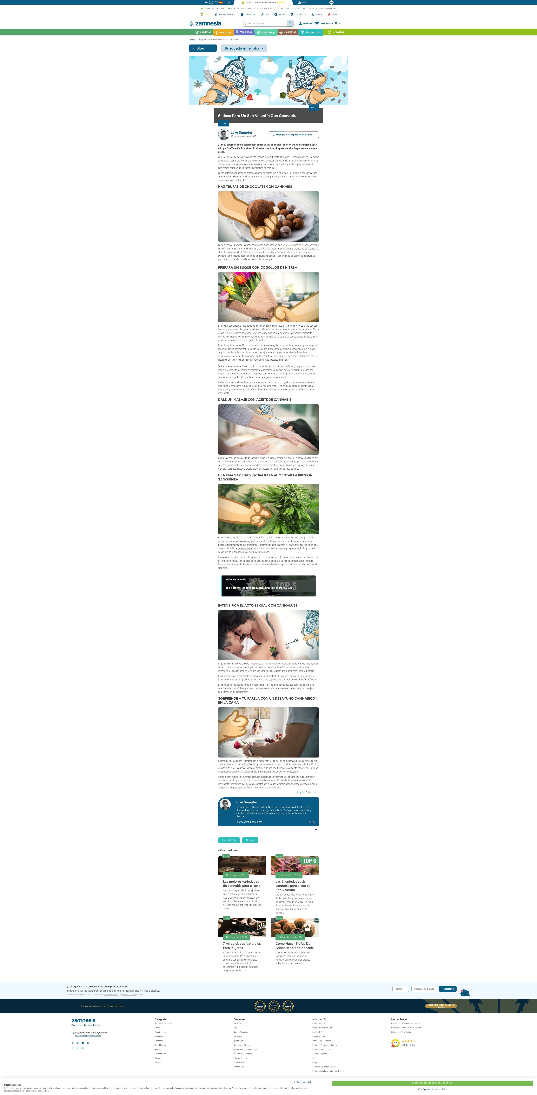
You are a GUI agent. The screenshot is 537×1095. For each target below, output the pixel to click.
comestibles (300, 255)
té (247, 787)
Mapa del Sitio (239, 1067)
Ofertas (157, 1058)
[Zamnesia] (214, 23)
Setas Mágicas (160, 1045)
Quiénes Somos (239, 1041)
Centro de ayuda (318, 1023)
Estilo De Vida (229, 840)
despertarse (268, 771)
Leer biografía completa (249, 821)
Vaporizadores (160, 1032)
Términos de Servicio (129, 995)
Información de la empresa (322, 1028)
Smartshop (159, 1041)
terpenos (258, 373)
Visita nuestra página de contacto (88, 1036)
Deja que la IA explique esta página (294, 134)
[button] (223, 134)
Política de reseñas (319, 1054)
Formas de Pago (318, 1032)
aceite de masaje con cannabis (267, 468)
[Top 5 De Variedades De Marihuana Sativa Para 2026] (268, 509)
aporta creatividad (244, 548)
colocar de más (297, 564)
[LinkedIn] (309, 821)
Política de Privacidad (111, 995)
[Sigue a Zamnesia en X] (87, 1043)
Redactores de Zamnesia (243, 1054)
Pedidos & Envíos (319, 1036)
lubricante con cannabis (276, 663)
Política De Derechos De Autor (323, 1067)
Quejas (315, 1062)
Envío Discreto (239, 1062)
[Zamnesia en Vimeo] (82, 1043)
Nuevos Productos (241, 1032)
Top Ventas (238, 1036)
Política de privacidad (302, 1082)
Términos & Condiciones (321, 1041)
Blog (235, 1028)
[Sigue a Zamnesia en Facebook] (72, 1043)
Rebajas (158, 1062)
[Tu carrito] (338, 23)
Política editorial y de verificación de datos (328, 1071)
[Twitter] (313, 821)
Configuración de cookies (432, 1089)
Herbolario (159, 1036)
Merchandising (160, 1054)
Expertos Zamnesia (241, 1058)
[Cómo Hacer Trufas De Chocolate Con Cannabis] (268, 216)
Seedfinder (238, 1023)
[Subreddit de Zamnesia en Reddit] (77, 1048)
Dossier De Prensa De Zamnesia (246, 1049)
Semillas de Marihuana (163, 1023)
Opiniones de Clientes (242, 1045)
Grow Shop (159, 1049)
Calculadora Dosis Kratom (401, 1032)
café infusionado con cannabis (265, 787)
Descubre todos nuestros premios (441, 1006)
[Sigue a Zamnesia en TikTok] (72, 1048)
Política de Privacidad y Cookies (324, 1045)
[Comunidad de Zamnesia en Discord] (82, 1048)
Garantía (315, 1058)
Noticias (250, 840)
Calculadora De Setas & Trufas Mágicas (406, 1028)
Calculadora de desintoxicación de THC (406, 1023)
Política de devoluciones (321, 1049)
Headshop (158, 1028)
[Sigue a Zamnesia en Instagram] (77, 1043)
